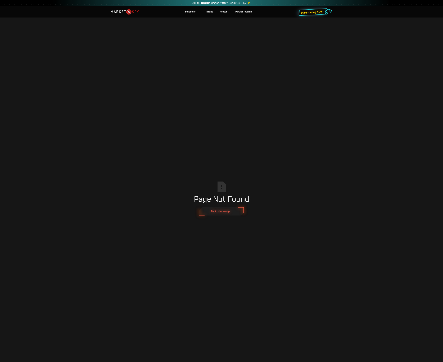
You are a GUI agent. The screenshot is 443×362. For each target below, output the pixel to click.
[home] (125, 11)
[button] (192, 11)
